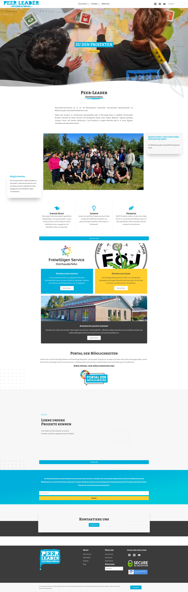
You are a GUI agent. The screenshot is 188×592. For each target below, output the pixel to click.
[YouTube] (164, 4)
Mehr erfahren (94, 51)
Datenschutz (109, 561)
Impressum (108, 557)
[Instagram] (155, 4)
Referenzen (105, 4)
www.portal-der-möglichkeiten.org (94, 365)
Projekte (86, 561)
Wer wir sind (87, 554)
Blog (84, 564)
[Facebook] (160, 4)
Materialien (86, 557)
